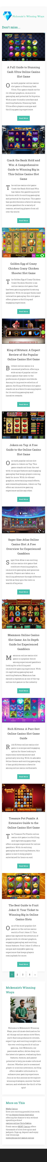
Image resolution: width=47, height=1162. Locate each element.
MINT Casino (24, 1126)
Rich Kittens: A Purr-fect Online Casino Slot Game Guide (23, 733)
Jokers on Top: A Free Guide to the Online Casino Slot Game (23, 449)
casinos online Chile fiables (18, 1123)
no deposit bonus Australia (21, 1114)
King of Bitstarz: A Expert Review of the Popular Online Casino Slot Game (23, 354)
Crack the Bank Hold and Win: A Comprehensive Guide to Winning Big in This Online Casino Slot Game (23, 170)
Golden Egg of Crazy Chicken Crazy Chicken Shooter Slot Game (23, 268)
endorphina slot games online (20, 1138)
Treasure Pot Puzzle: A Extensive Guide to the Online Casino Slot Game (23, 823)
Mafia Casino (12, 1109)
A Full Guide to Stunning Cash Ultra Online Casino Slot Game (23, 72)
